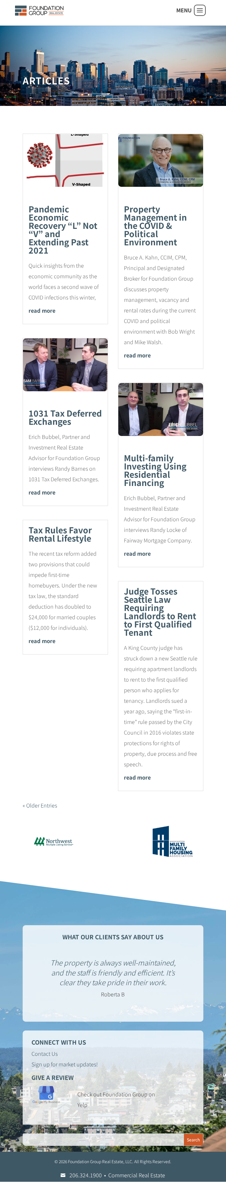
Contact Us (44, 1053)
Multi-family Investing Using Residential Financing (155, 470)
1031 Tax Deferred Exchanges (65, 417)
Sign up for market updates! (64, 1064)
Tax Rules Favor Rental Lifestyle (60, 534)
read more (42, 310)
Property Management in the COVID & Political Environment (155, 225)
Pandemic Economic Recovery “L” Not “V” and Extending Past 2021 (63, 229)
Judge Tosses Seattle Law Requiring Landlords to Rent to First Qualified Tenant (160, 611)
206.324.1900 (85, 1175)
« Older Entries (40, 805)
